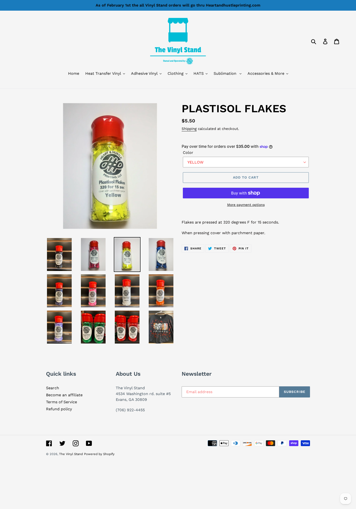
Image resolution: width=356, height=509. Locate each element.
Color (188, 152)
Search (52, 388)
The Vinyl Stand (71, 454)
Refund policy (59, 409)
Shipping (189, 129)
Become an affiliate (64, 395)
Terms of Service (61, 402)
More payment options (246, 205)
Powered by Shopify (99, 454)
